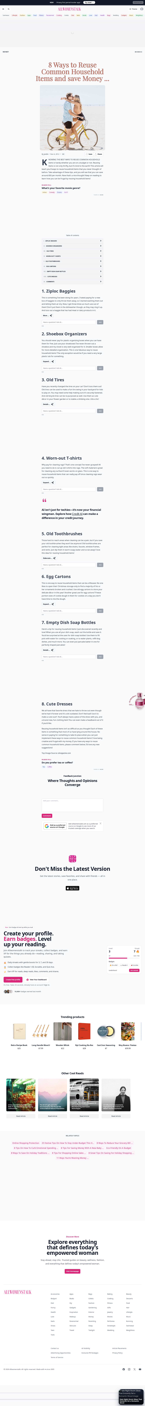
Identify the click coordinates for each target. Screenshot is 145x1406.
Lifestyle (14, 15)
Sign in (46, 985)
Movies (110, 1317)
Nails (78, 15)
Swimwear (6, 15)
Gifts (109, 1308)
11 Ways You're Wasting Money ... (73, 1158)
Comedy (51, 192)
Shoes (53, 1326)
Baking (109, 1294)
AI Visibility (86, 1348)
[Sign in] (142, 9)
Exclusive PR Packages (90, 1353)
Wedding (116, 15)
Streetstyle (111, 1326)
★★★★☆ (138, 52)
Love (90, 15)
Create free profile (13, 980)
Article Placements (119, 1348)
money (6, 52)
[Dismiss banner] (100, 823)
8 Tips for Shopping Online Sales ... (69, 1153)
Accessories (55, 1294)
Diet (72, 15)
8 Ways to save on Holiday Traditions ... (30, 1153)
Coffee (50, 767)
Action (45, 192)
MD (63, 154)
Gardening (92, 1308)
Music (131, 15)
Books (84, 15)
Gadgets (124, 15)
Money (91, 1317)
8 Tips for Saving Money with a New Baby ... (82, 1148)
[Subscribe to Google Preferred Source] (55, 826)
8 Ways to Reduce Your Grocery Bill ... (115, 1143)
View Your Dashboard (38, 980)
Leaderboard (113, 970)
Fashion (22, 15)
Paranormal (50, 15)
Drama (59, 192)
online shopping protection (25, 1143)
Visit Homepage (72, 1271)
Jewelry (110, 1312)
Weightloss (139, 15)
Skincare (73, 1326)
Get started (134, 970)
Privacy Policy (117, 1353)
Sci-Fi (66, 192)
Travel (72, 1330)
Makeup (73, 1317)
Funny (53, 1308)
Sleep (90, 1326)
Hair (96, 15)
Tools (53, 1335)
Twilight (91, 1330)
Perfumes (111, 1321)
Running (129, 1321)
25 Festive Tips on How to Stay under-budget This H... (68, 1143)
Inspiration (74, 1312)
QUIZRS (101, 194)
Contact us (55, 1348)
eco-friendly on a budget (118, 1148)
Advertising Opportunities (61, 1353)
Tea (44, 767)
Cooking (59, 15)
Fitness (41, 15)
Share (100, 154)
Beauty (128, 1294)
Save (90, 154)
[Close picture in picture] (121, 1391)
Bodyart (54, 1298)
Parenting (92, 1321)
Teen (52, 1330)
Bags (108, 15)
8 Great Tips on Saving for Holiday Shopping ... (111, 1153)
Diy (71, 1303)
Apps (29, 15)
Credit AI (77, 514)
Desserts (129, 1298)
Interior (91, 1312)
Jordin (46, 154)
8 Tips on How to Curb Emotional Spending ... (36, 1148)
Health (102, 15)
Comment (47, 816)
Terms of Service (57, 1357)
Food (34, 15)
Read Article (25, 1116)
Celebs (66, 15)
